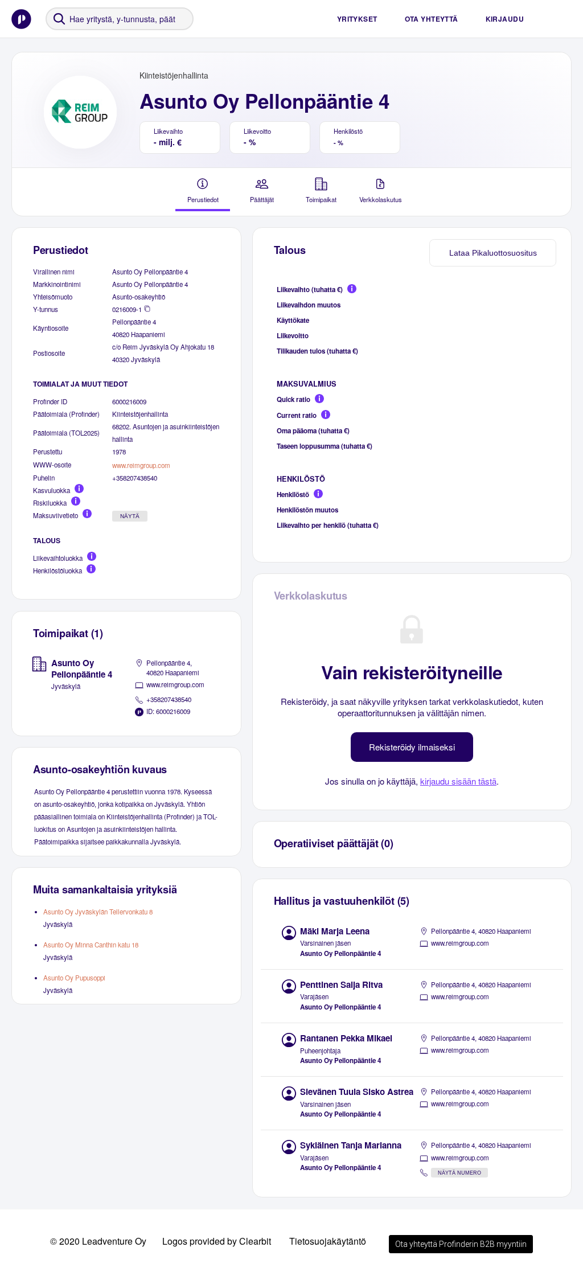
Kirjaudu (505, 19)
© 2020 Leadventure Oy (98, 1241)
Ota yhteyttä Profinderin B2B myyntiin (461, 1244)
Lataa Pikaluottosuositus (493, 252)
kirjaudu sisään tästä (458, 781)
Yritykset (357, 19)
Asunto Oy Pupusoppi (74, 977)
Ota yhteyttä (431, 19)
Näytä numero (459, 1173)
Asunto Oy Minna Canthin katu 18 (90, 944)
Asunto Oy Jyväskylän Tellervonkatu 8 (98, 911)
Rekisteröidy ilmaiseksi (412, 747)
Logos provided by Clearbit (216, 1241)
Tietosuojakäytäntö (327, 1241)
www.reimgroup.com (141, 465)
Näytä (129, 516)
